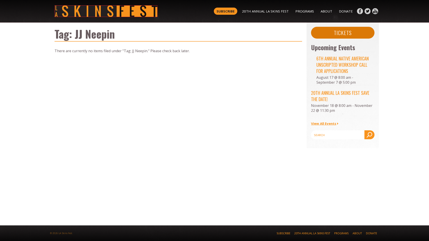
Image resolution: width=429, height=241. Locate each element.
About (326, 11)
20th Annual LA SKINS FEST (265, 11)
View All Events (323, 123)
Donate (346, 11)
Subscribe (226, 11)
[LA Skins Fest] (119, 11)
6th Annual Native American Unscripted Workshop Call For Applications (342, 64)
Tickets (343, 33)
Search (369, 134)
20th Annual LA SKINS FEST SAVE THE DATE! (340, 95)
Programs (304, 11)
